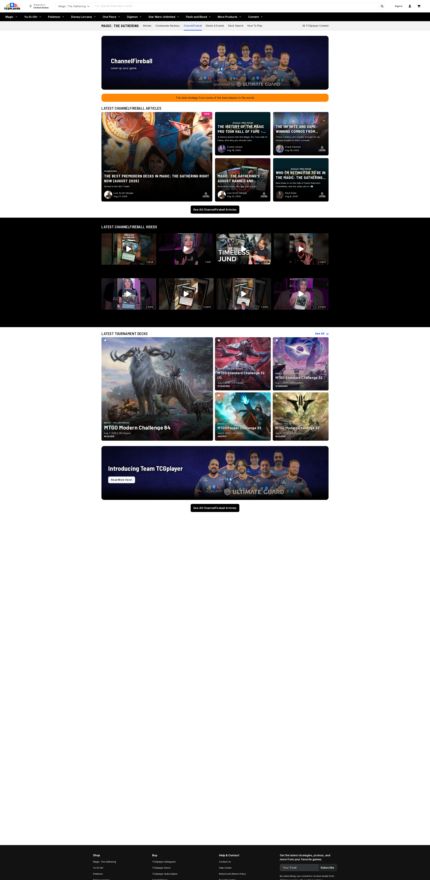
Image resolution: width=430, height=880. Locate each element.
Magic (9, 17)
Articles (147, 25)
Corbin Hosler (235, 146)
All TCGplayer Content (316, 25)
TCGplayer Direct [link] (161, 867)
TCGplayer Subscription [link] (165, 873)
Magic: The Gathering (120, 26)
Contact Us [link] (225, 861)
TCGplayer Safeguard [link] (164, 861)
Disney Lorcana (81, 17)
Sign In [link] (398, 6)
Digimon (132, 17)
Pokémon (54, 17)
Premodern (110, 171)
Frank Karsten (293, 146)
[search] (236, 6)
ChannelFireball (193, 25)
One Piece (109, 17)
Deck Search (235, 25)
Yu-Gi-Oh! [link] (98, 867)
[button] (382, 6)
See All (319, 333)
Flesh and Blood (196, 17)
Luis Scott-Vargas (124, 193)
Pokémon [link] (98, 873)
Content (253, 17)
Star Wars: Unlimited (161, 17)
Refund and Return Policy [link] (232, 873)
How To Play (254, 25)
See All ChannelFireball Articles (215, 209)
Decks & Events (215, 25)
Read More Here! (121, 479)
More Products (227, 17)
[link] (12, 6)
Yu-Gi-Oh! (30, 17)
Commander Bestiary (168, 25)
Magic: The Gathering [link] (104, 861)
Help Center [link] (225, 867)
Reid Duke (291, 193)
